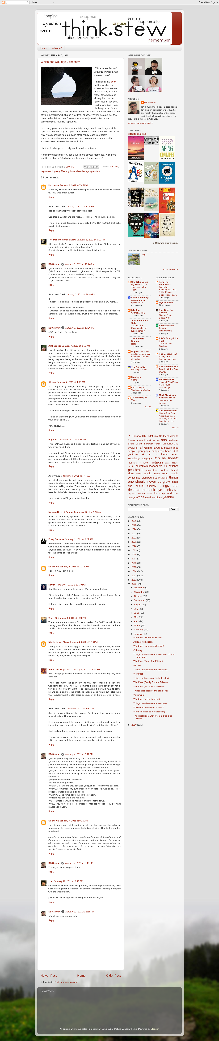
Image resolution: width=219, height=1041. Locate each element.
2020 (134, 546)
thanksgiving (160, 477)
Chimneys (138, 650)
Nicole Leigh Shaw (58, 642)
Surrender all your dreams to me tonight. (167, 400)
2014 (134, 571)
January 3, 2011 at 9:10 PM (91, 240)
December (139, 587)
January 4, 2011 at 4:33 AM (71, 382)
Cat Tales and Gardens (165, 344)
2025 (134, 525)
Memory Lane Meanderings (75, 171)
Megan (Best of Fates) (60, 512)
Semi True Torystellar (59, 669)
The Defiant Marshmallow (62, 240)
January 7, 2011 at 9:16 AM (74, 821)
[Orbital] (151, 237)
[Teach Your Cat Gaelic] (167, 183)
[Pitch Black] (151, 144)
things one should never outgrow (153, 479)
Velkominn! (138, 695)
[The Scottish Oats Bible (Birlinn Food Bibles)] (151, 183)
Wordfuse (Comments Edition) (148, 646)
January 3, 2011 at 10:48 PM (81, 294)
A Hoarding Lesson (143, 642)
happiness (46, 171)
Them (134, 400)
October (138, 596)
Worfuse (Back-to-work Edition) (149, 712)
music (131, 466)
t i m (50, 881)
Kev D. (51, 585)
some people (170, 473)
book (113, 81)
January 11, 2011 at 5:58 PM (79, 912)
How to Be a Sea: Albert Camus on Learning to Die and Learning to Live (168, 417)
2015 (134, 567)
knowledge (134, 458)
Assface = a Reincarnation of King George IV (138, 328)
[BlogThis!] (88, 167)
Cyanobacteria (138, 313)
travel (175, 493)
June (137, 613)
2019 (134, 550)
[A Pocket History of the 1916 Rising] (136, 206)
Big (144, 254)
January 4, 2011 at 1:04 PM (72, 618)
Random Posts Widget (170, 269)
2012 (134, 580)
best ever (173, 440)
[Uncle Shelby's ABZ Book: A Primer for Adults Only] (136, 181)
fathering (145, 447)
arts (164, 440)
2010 (134, 725)
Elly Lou (52, 439)
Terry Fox (156, 440)
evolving (114, 167)
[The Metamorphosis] (167, 236)
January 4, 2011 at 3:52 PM (80, 708)
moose (168, 463)
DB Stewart (54, 264)
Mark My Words (167, 395)
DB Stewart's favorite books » (165, 243)
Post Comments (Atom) (66, 982)
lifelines (132, 462)
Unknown (53, 185)
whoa (140, 497)
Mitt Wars (138, 665)
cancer (157, 444)
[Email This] (85, 167)
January (138, 634)
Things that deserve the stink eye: (150, 669)
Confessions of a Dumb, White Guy (168, 367)
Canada (136, 436)
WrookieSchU (166, 379)
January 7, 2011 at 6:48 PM (79, 863)
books (139, 443)
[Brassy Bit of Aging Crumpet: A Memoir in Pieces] (167, 159)
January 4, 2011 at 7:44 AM (77, 476)
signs (131, 473)
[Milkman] (136, 159)
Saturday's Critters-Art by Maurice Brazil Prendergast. (168, 292)
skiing (139, 474)
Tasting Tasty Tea (167, 359)
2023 (134, 533)
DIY (144, 436)
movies (175, 463)
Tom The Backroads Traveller (165, 284)
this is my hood (162, 493)
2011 (134, 584)
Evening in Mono (139, 369)
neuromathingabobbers (149, 465)
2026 (134, 521)
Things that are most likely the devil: (151, 678)
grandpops (144, 451)
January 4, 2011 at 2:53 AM (76, 346)
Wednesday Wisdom (140, 390)
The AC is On (138, 367)
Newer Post (49, 975)
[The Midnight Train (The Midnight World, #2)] (136, 236)
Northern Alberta (168, 436)
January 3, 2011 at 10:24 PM (79, 264)
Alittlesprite (54, 346)
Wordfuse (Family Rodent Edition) (150, 682)
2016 (134, 563)
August (138, 604)
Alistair (52, 382)
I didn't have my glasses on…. (140, 298)
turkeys (131, 497)
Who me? (57, 48)
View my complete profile (140, 123)
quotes (164, 470)
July (136, 609)
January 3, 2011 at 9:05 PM (80, 206)
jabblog (135, 310)
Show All (148, 407)
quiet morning (165, 331)
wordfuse (157, 497)
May (136, 617)
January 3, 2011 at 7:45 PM (74, 185)
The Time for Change (166, 311)
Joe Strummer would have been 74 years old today (140, 357)
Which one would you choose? (60, 61)
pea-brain (135, 470)
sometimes (134, 477)
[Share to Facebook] (94, 167)
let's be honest (166, 458)
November (139, 592)
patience (173, 465)
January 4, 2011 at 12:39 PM (71, 585)
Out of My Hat (138, 387)
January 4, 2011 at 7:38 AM (72, 439)
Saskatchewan (135, 440)
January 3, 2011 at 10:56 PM (79, 328)
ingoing (56, 171)
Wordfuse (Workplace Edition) (148, 686)
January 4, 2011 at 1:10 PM (84, 642)
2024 (134, 529)
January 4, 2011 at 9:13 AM (87, 512)
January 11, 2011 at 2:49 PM (68, 881)
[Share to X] (91, 167)
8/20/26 (162, 372)
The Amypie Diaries (137, 340)
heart (168, 451)
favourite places (162, 447)
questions (95, 171)
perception (151, 470)
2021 (134, 542)
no (165, 465)
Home (43, 48)
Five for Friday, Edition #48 (166, 316)
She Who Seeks (139, 282)
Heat (133, 344)
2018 (134, 554)
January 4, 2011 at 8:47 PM (79, 754)
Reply (51, 197)
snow (157, 473)
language (147, 458)
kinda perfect (169, 454)
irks (144, 454)
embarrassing (170, 443)
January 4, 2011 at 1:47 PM (86, 669)
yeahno (168, 497)
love (145, 462)
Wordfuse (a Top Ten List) (146, 699)
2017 (134, 559)
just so (153, 454)
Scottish (147, 440)
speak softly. (137, 302)
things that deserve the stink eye (153, 488)
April (136, 621)
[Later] (167, 212)
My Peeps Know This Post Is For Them (139, 287)
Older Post (113, 975)
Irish (156, 436)
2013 (134, 575)
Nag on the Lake (140, 351)
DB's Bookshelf (137, 134)
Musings (136, 377)
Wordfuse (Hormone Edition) (147, 637)
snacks (148, 473)
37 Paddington (139, 398)
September (140, 600)
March (137, 625)
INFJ (150, 436)
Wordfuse (138, 674)
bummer (148, 444)
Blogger (155, 1029)
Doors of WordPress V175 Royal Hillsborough (168, 385)
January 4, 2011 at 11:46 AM (74, 567)
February (139, 630)
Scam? (134, 380)
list (140, 463)
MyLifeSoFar (166, 302)
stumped (147, 477)
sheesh (174, 470)
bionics (131, 444)
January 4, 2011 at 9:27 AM (79, 539)
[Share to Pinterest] (97, 167)
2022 (134, 538)
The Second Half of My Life (168, 355)
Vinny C (52, 618)
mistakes (156, 462)
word (148, 497)
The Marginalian (168, 410)
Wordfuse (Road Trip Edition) (148, 661)
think (167, 490)
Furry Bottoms (56, 539)
